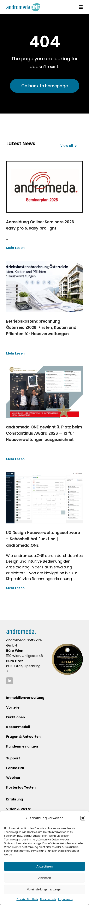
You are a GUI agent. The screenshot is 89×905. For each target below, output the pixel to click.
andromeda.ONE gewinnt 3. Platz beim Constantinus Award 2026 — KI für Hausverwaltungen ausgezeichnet (44, 433)
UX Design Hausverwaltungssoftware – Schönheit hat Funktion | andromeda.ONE (43, 539)
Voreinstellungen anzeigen (44, 889)
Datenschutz (48, 899)
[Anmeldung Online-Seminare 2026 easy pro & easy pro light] (44, 187)
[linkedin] (9, 680)
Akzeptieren (44, 866)
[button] (83, 818)
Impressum (65, 899)
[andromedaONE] (23, 4)
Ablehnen (44, 878)
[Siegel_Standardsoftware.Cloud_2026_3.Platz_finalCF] (67, 645)
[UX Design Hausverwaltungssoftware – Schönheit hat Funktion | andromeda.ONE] (44, 498)
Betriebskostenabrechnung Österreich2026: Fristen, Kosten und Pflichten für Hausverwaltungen (41, 327)
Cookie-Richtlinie (27, 899)
